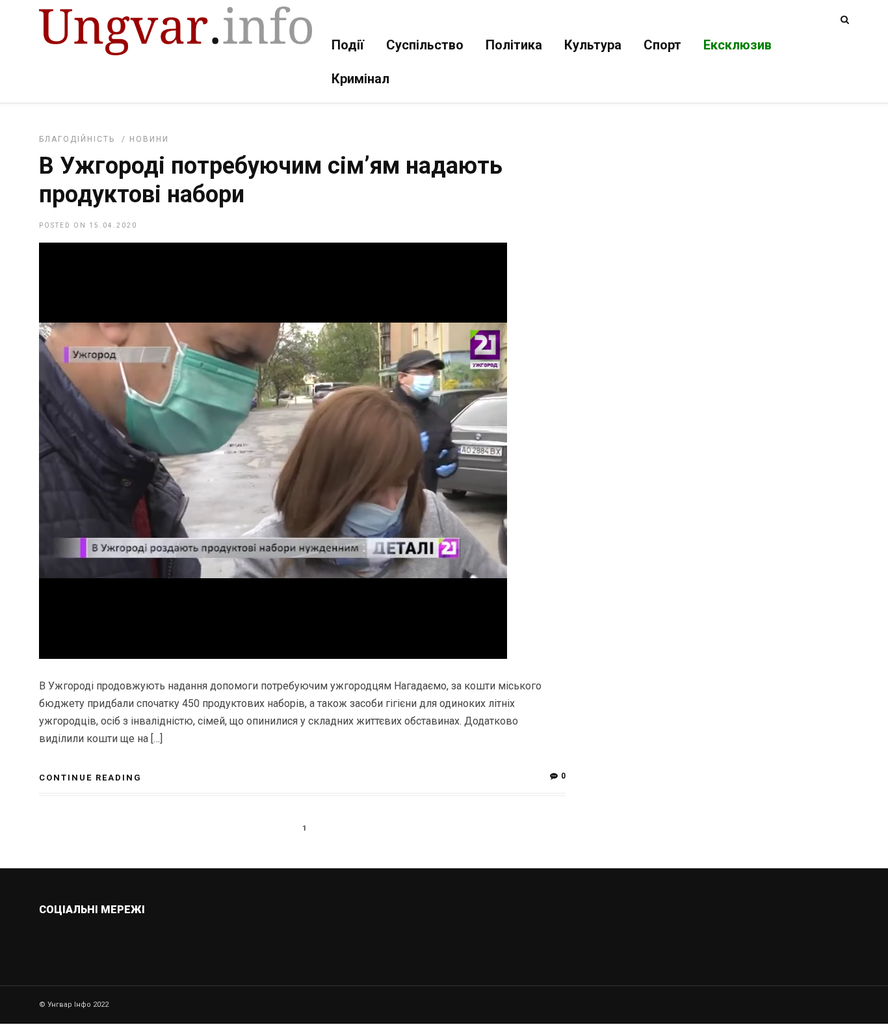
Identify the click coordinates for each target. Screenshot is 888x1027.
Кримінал (360, 79)
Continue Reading (90, 777)
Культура (592, 45)
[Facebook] (137, 940)
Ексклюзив (737, 45)
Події (348, 45)
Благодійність (77, 139)
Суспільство (425, 45)
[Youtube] (165, 940)
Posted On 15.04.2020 (88, 225)
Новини (149, 139)
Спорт (662, 45)
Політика (514, 45)
